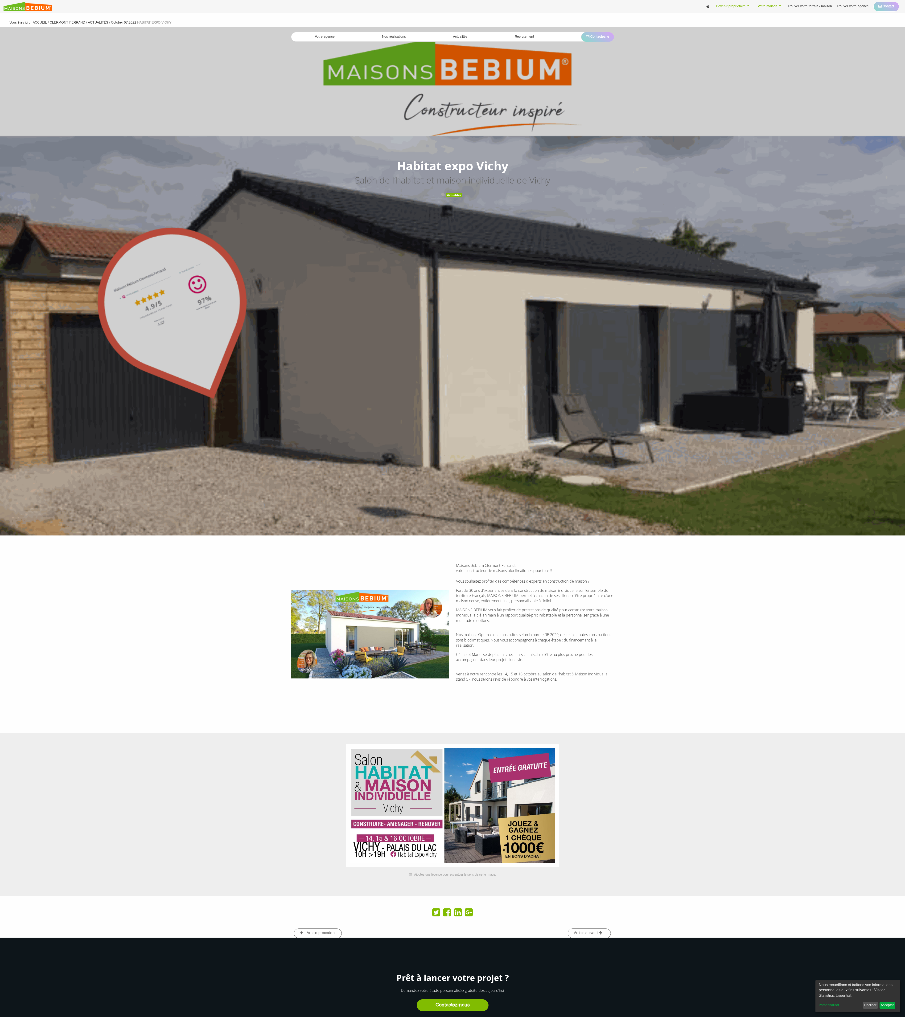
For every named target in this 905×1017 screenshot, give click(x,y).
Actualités (454, 195)
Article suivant (586, 933)
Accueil (40, 22)
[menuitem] (707, 6)
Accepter (887, 1005)
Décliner (870, 1005)
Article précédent (321, 933)
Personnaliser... (830, 1005)
